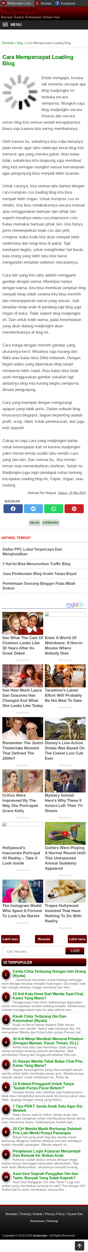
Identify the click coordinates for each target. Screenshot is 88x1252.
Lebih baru (10, 939)
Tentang (24, 1214)
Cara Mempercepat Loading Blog (37, 60)
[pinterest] (74, 508)
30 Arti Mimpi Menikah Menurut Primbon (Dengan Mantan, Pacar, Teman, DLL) (48, 1041)
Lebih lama (77, 939)
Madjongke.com (19, 3)
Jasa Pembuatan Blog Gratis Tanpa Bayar (40, 574)
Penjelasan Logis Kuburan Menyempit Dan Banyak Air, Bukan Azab (46, 1153)
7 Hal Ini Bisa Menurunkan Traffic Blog (36, 564)
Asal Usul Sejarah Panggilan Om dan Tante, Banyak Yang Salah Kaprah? (45, 1176)
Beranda (44, 939)
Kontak (46, 3)
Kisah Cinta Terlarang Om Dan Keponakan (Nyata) (39, 1018)
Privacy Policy (55, 1214)
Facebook (68, 3)
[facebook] (13, 508)
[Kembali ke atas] (79, 1246)
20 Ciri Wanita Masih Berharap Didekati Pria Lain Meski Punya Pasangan (47, 1131)
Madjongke (18, 11)
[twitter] (33, 508)
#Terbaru (50, 522)
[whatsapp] (53, 508)
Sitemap (52, 1221)
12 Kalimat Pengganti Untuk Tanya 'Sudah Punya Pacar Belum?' (43, 1086)
